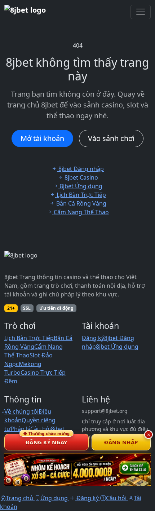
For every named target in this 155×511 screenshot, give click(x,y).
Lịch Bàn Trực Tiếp (29, 338)
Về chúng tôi (21, 411)
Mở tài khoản (42, 138)
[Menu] (140, 12)
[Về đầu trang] (3, 413)
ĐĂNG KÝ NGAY (46, 440)
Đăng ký (93, 338)
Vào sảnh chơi (111, 138)
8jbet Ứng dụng (117, 347)
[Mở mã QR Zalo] (77, 469)
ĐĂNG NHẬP (121, 442)
